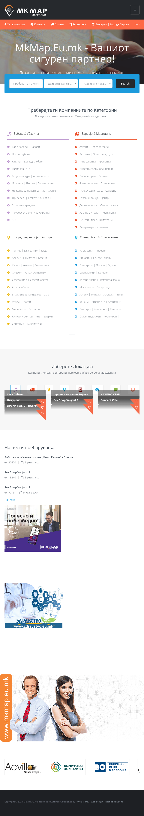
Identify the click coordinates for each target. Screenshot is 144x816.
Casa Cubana (15, 394)
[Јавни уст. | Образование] (80, 389)
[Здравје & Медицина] (32, 389)
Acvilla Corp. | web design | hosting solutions (99, 801)
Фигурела (13, 400)
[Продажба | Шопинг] (115, 389)
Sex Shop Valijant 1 (66, 400)
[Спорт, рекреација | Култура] (48, 389)
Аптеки (59, 24)
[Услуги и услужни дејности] (133, 389)
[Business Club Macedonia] (111, 767)
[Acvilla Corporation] (23, 767)
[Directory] (25, 9)
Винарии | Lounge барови (112, 24)
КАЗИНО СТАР (110, 394)
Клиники (39, 24)
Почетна (10, 500)
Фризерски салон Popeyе (71, 394)
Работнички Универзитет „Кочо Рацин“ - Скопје (38, 457)
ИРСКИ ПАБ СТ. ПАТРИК (23, 405)
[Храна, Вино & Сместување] (64, 389)
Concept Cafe (109, 400)
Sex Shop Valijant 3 (17, 487)
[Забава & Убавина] (15, 389)
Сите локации (16, 24)
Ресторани (79, 24)
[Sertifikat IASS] (67, 767)
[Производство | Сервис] (98, 389)
